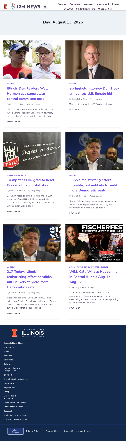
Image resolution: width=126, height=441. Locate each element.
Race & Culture (101, 267)
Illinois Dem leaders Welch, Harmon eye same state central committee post (29, 93)
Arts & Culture (76, 267)
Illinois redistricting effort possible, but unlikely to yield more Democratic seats (93, 185)
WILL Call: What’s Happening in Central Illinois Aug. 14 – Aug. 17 (93, 276)
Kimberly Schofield (79, 288)
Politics (10, 84)
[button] (45, 7)
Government (12, 175)
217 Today (11, 267)
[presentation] (32, 59)
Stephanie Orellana (17, 293)
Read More (13, 122)
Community (89, 267)
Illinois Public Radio (17, 104)
